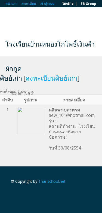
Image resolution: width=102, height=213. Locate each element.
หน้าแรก (11, 3)
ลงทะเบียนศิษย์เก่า (51, 78)
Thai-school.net (52, 181)
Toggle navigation (10, 20)
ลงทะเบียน (28, 3)
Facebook (12, 193)
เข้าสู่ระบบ (47, 3)
